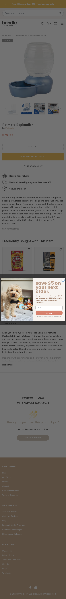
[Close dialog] (63, 280)
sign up (49, 313)
